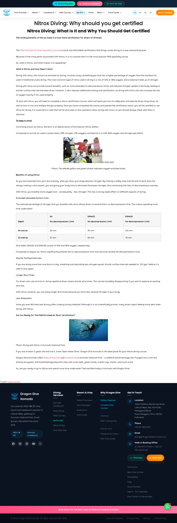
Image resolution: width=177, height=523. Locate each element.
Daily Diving (58, 411)
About (99, 12)
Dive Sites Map (60, 430)
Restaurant (82, 410)
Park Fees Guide (107, 438)
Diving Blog (132, 477)
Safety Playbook (108, 400)
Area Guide (82, 415)
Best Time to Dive (135, 472)
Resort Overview (84, 400)
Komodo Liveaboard (58, 404)
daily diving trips (52, 357)
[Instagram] (20, 443)
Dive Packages (83, 405)
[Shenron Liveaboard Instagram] (26, 443)
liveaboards (71, 357)
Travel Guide (113, 12)
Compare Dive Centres (107, 406)
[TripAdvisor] (40, 443)
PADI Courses (65, 12)
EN (135, 13)
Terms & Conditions (114, 518)
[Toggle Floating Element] (167, 506)
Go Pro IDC (58, 420)
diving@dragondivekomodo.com (150, 436)
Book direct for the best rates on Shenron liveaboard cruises (88, 509)
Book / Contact (165, 12)
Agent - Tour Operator (137, 491)
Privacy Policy (133, 518)
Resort (35, 12)
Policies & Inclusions (109, 433)
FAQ (129, 482)
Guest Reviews (134, 486)
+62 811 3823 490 (142, 427)
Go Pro (80, 12)
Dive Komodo (20, 12)
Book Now (156, 458)
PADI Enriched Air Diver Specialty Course (39, 50)
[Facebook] (13, 443)
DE (145, 13)
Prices (91, 12)
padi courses (14, 381)
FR (140, 13)
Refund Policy (160, 518)
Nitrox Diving (59, 425)
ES (151, 13)
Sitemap (146, 518)
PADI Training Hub (108, 421)
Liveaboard (49, 12)
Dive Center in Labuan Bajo (139, 496)
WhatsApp (137, 458)
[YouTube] (33, 443)
